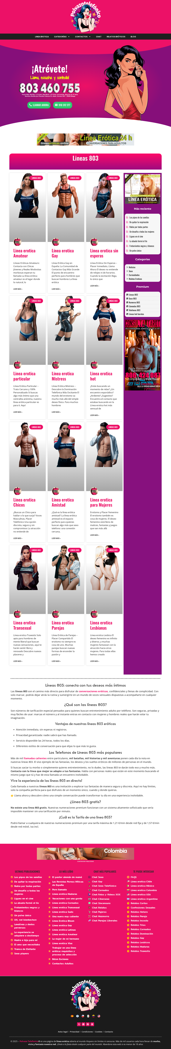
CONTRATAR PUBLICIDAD (85, 861)
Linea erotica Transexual (24, 625)
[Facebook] (88, 1024)
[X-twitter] (79, 1024)
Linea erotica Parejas (63, 625)
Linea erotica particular (24, 376)
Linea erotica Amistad (63, 502)
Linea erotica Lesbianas (101, 625)
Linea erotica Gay (63, 253)
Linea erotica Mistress (63, 376)
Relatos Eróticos (116, 36)
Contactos (81, 36)
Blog (133, 36)
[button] (66, 672)
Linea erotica (42, 36)
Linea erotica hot (101, 376)
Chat (98, 36)
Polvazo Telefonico (29, 1041)
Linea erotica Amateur (24, 253)
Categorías (60, 36)
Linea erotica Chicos (24, 502)
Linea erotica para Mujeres (101, 502)
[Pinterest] (92, 1024)
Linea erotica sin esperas (104, 253)
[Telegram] (83, 1024)
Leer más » (17, 289)
